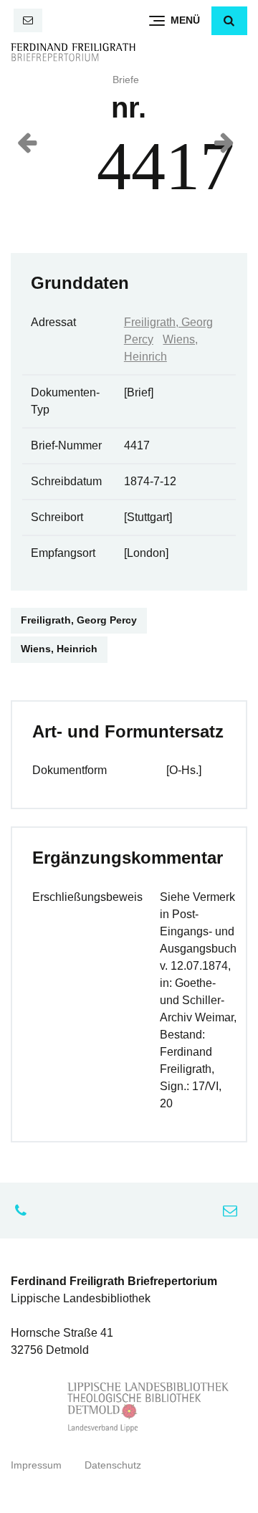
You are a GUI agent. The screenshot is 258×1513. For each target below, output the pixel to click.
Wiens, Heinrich (59, 649)
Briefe (126, 80)
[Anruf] (24, 1210)
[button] (229, 20)
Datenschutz (113, 1465)
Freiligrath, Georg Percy (79, 620)
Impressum (36, 1465)
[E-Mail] (28, 20)
